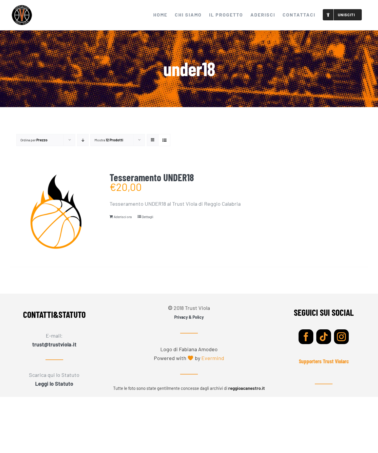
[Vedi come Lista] (164, 140)
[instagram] (341, 336)
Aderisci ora (123, 217)
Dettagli (147, 217)
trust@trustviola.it (54, 344)
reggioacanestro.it (246, 388)
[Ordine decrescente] (83, 140)
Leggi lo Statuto (54, 383)
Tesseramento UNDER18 (152, 177)
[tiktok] (323, 336)
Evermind (212, 358)
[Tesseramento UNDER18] (56, 212)
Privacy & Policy (189, 317)
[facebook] (306, 336)
